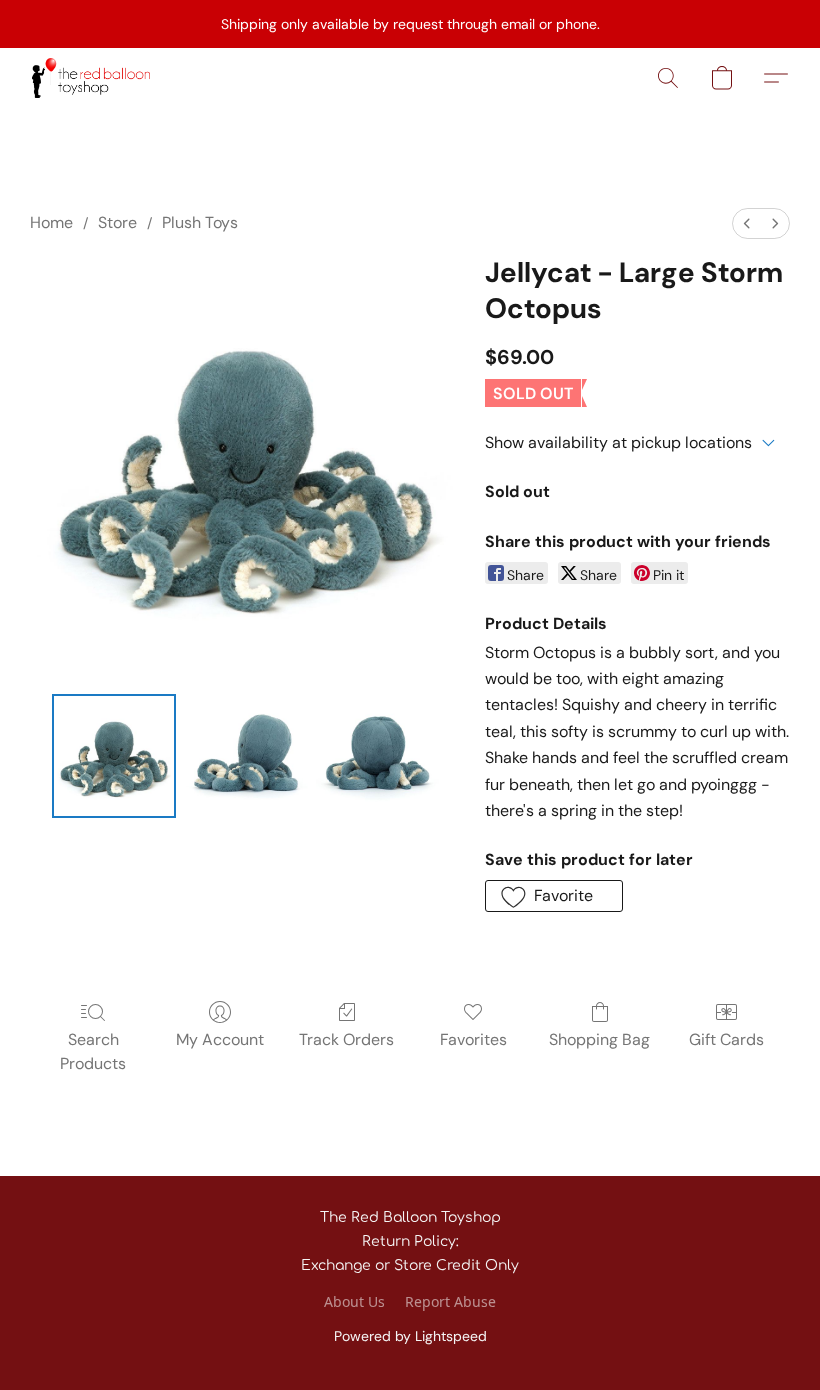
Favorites (473, 1039)
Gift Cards (726, 1039)
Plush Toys (200, 222)
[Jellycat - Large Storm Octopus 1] (246, 756)
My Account (220, 1039)
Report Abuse (450, 1301)
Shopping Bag (599, 1039)
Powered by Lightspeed (410, 1336)
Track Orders (346, 1039)
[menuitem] (747, 223)
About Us (354, 1301)
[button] (91, 78)
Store (117, 222)
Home (51, 222)
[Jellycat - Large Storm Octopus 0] (114, 756)
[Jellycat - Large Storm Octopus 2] (378, 756)
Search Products (93, 1051)
